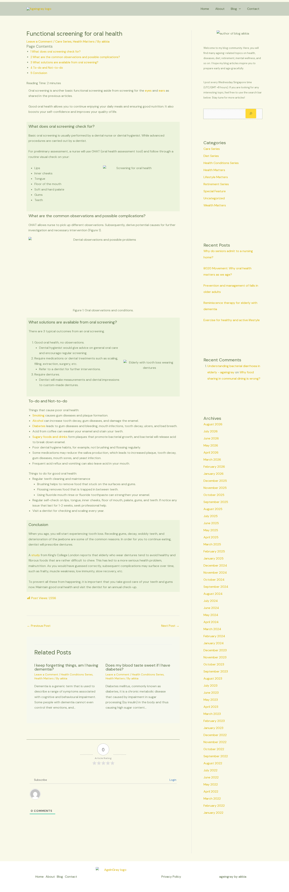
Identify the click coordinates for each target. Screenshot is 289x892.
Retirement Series (216, 184)
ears (162, 90)
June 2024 (211, 608)
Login (172, 780)
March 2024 (212, 629)
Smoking (38, 415)
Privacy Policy (171, 877)
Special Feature (214, 191)
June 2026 (211, 438)
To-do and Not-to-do (48, 67)
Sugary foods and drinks (49, 437)
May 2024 (210, 615)
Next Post (170, 626)
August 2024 (213, 594)
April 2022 (210, 791)
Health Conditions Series (77, 674)
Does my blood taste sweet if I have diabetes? (138, 667)
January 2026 (213, 474)
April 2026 (210, 452)
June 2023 (211, 693)
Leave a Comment (39, 41)
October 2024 (214, 580)
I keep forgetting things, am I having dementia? (66, 667)
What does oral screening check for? (56, 51)
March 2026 (212, 459)
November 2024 (215, 572)
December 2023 (215, 650)
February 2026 (214, 467)
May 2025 (210, 530)
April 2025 (210, 537)
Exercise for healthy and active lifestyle (231, 320)
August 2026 (212, 424)
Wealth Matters (214, 205)
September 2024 (215, 587)
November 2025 (215, 488)
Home (205, 9)
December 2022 (215, 735)
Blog (234, 9)
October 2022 (213, 749)
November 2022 (214, 742)
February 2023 (214, 721)
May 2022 (210, 784)
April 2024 (211, 622)
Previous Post (39, 626)
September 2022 (215, 756)
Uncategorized (214, 198)
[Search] (251, 113)
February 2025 (214, 551)
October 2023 (213, 664)
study (35, 555)
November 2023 (214, 657)
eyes (148, 90)
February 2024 (214, 636)
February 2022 (214, 806)
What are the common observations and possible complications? (76, 57)
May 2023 (210, 700)
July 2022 (210, 770)
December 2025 (215, 481)
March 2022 (212, 798)
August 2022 (212, 763)
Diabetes (38, 426)
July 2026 (210, 431)
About (220, 9)
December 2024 (215, 565)
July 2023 (210, 685)
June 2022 (211, 777)
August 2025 (212, 509)
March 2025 (212, 544)
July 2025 (210, 516)
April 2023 (210, 707)
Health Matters (84, 41)
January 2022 (213, 813)
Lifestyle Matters (215, 177)
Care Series (63, 41)
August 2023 (212, 678)
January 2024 (213, 643)
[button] (239, 9)
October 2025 (213, 495)
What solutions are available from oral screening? (65, 62)
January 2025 (213, 558)
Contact (253, 9)
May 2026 (210, 445)
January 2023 (213, 728)
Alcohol (37, 421)
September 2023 (215, 671)
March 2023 (212, 714)
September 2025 (215, 502)
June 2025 (211, 523)
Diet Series (211, 156)
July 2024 (210, 601)
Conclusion (40, 73)
